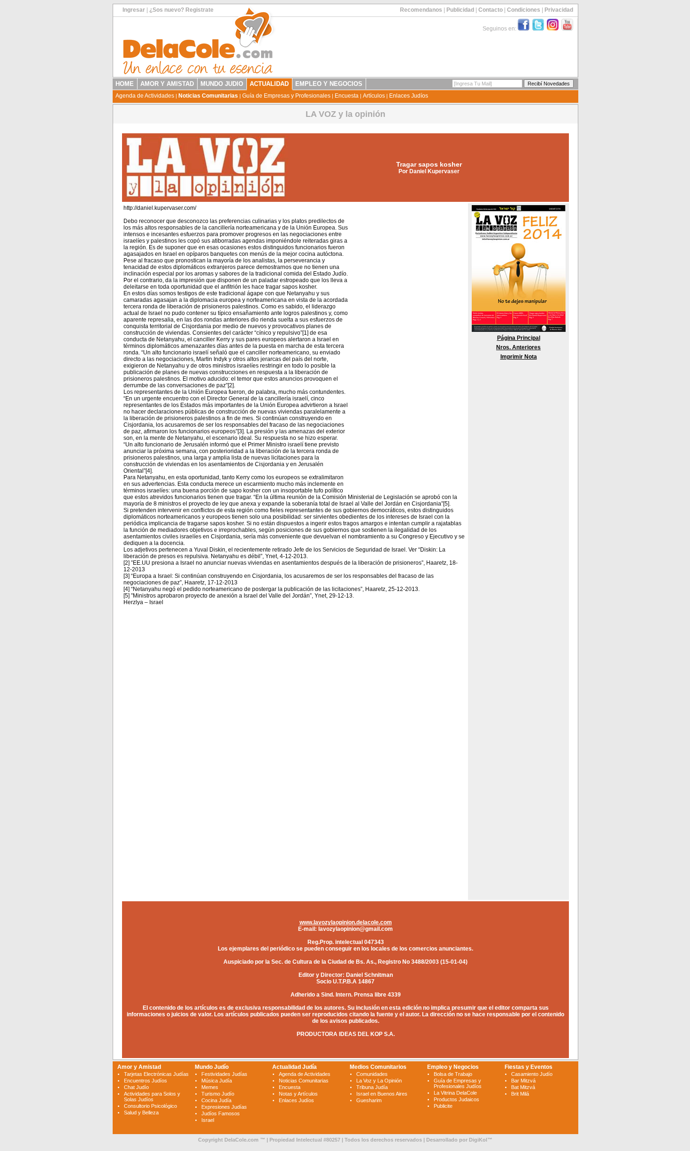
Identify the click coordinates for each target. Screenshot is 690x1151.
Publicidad (460, 10)
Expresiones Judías (224, 1107)
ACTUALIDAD (269, 83)
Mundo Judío (212, 1067)
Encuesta (347, 95)
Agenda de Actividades (144, 95)
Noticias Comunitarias (208, 95)
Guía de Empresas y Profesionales (286, 95)
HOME (124, 83)
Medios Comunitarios (378, 1067)
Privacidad (558, 10)
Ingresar (134, 10)
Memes (209, 1087)
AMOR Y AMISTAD (167, 83)
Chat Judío (136, 1087)
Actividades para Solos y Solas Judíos (152, 1096)
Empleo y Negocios (453, 1067)
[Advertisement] (406, 346)
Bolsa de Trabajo (453, 1074)
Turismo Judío (217, 1094)
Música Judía (216, 1080)
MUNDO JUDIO (221, 83)
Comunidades (372, 1074)
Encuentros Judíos (145, 1080)
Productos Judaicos (456, 1099)
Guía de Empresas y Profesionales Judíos (458, 1083)
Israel (207, 1120)
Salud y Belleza (141, 1112)
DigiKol (478, 1140)
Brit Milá (520, 1094)
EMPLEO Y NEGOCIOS (328, 83)
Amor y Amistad (139, 1067)
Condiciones (523, 10)
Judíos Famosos (220, 1113)
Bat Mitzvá (523, 1087)
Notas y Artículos (298, 1094)
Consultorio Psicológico (150, 1106)
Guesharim (369, 1100)
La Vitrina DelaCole (455, 1093)
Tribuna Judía (372, 1087)
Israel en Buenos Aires (381, 1094)
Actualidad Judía (294, 1067)
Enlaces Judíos (408, 95)
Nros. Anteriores (518, 347)
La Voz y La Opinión (379, 1080)
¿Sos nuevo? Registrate (181, 10)
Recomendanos (421, 10)
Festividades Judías (224, 1074)
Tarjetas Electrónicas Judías (156, 1074)
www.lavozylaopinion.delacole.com (345, 922)
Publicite (443, 1106)
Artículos (374, 95)
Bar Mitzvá (523, 1080)
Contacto (490, 10)
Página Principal (518, 338)
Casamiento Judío (531, 1074)
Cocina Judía (216, 1100)
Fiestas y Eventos (528, 1067)
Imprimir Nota (518, 356)
